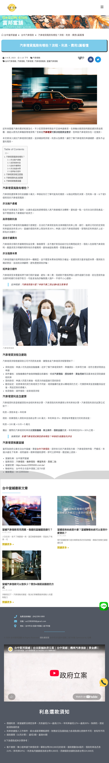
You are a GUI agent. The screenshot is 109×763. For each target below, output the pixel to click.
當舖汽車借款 (52, 61)
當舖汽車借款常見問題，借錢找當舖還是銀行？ (27, 529)
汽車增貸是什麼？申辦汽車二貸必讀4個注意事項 (45, 284)
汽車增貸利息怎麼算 (14, 178)
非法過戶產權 (15, 160)
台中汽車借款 (10, 61)
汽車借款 (36, 58)
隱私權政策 (44, 638)
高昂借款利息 (15, 163)
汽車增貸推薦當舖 (13, 181)
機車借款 (31, 462)
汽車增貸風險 (40, 61)
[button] (91, 60)
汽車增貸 (29, 61)
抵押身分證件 (15, 171)
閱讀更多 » (8, 544)
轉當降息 (41, 462)
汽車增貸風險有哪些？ (15, 157)
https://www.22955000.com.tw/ (30, 465)
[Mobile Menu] (102, 7)
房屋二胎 (52, 462)
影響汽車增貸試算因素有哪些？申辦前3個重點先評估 (47, 436)
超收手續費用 (15, 166)
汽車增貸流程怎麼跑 (14, 174)
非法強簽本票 (15, 169)
